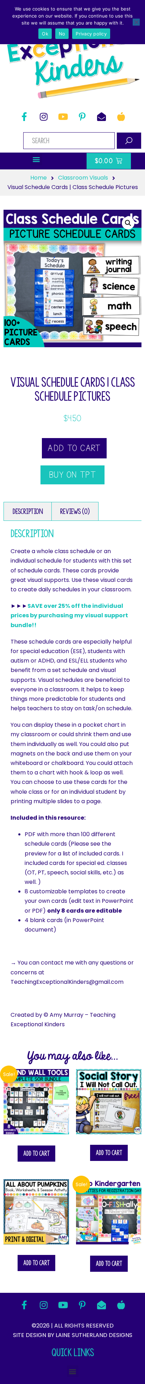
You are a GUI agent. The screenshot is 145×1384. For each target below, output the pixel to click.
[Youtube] (63, 116)
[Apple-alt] (121, 116)
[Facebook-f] (24, 116)
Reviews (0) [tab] (75, 511)
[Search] (128, 140)
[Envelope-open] (102, 116)
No (62, 33)
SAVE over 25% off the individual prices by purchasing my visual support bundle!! (69, 615)
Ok (45, 33)
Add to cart (74, 448)
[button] (36, 159)
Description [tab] (27, 511)
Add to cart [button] (36, 1153)
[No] (136, 22)
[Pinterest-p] (82, 116)
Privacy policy (91, 33)
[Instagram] (43, 116)
